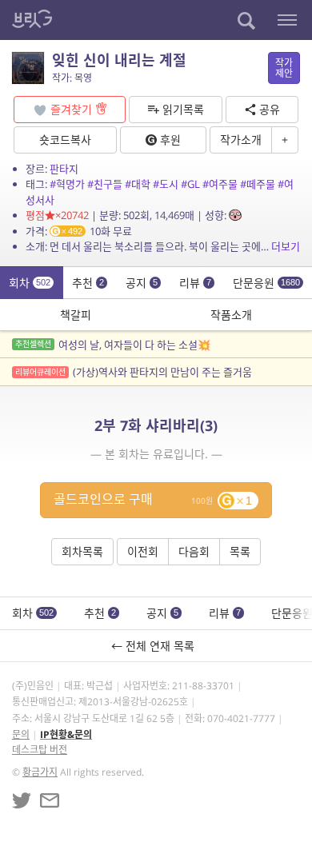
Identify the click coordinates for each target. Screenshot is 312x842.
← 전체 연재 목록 (156, 645)
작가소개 (241, 139)
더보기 (285, 246)
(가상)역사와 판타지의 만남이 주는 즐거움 (133, 372)
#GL (190, 184)
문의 (21, 734)
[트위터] (21, 800)
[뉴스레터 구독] (49, 800)
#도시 (165, 184)
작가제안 (284, 68)
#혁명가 (67, 184)
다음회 (194, 551)
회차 (29, 282)
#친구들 (104, 184)
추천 (88, 282)
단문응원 (266, 282)
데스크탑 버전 (39, 749)
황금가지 (40, 772)
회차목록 (82, 551)
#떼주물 (257, 184)
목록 (240, 551)
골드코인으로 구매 (153, 499)
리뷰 (195, 282)
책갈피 (75, 314)
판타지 (64, 169)
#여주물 (220, 184)
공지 (142, 282)
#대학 (137, 184)
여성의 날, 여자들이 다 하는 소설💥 (112, 344)
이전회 (142, 551)
